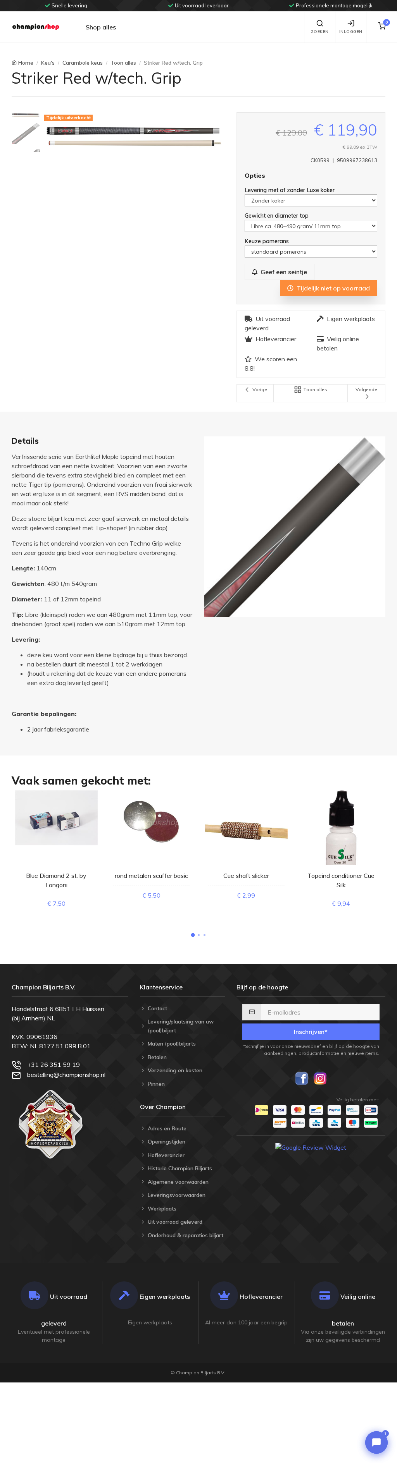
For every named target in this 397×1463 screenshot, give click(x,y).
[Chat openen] (376, 1442)
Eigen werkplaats (351, 319)
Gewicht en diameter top (277, 215)
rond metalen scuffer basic (151, 875)
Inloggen (350, 31)
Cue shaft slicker (246, 875)
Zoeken (320, 31)
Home (25, 62)
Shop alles (101, 27)
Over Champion (163, 1107)
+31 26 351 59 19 (53, 1064)
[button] (193, 935)
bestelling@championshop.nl (66, 1074)
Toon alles (123, 62)
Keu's (48, 62)
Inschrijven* (311, 1031)
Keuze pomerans (267, 241)
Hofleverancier (275, 339)
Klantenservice (161, 987)
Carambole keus (82, 62)
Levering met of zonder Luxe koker (290, 190)
